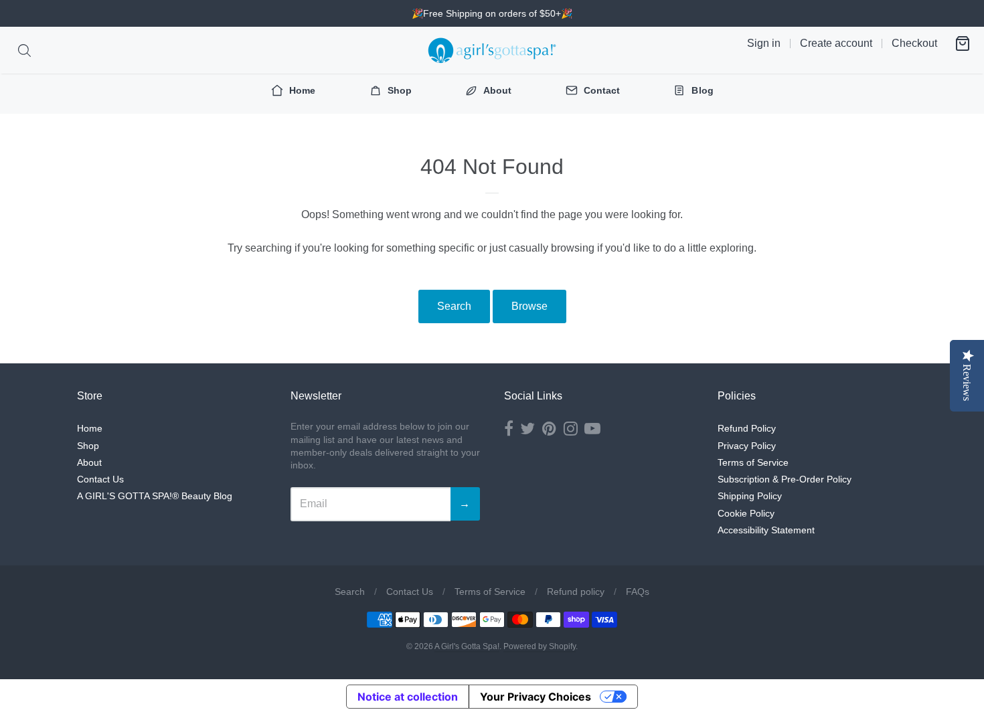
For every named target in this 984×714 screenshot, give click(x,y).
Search (454, 306)
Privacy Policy (747, 445)
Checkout (914, 43)
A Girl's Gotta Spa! (466, 646)
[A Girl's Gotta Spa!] (492, 50)
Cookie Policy (746, 513)
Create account (836, 43)
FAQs (637, 591)
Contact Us (100, 479)
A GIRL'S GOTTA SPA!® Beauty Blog (154, 495)
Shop (88, 445)
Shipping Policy (750, 495)
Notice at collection (407, 696)
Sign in (764, 43)
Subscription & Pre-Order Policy (784, 479)
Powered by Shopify (539, 646)
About (89, 462)
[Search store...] (24, 50)
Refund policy (575, 591)
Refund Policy (747, 428)
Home (89, 428)
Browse (529, 306)
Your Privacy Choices (535, 696)
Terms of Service (753, 462)
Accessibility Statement (766, 530)
